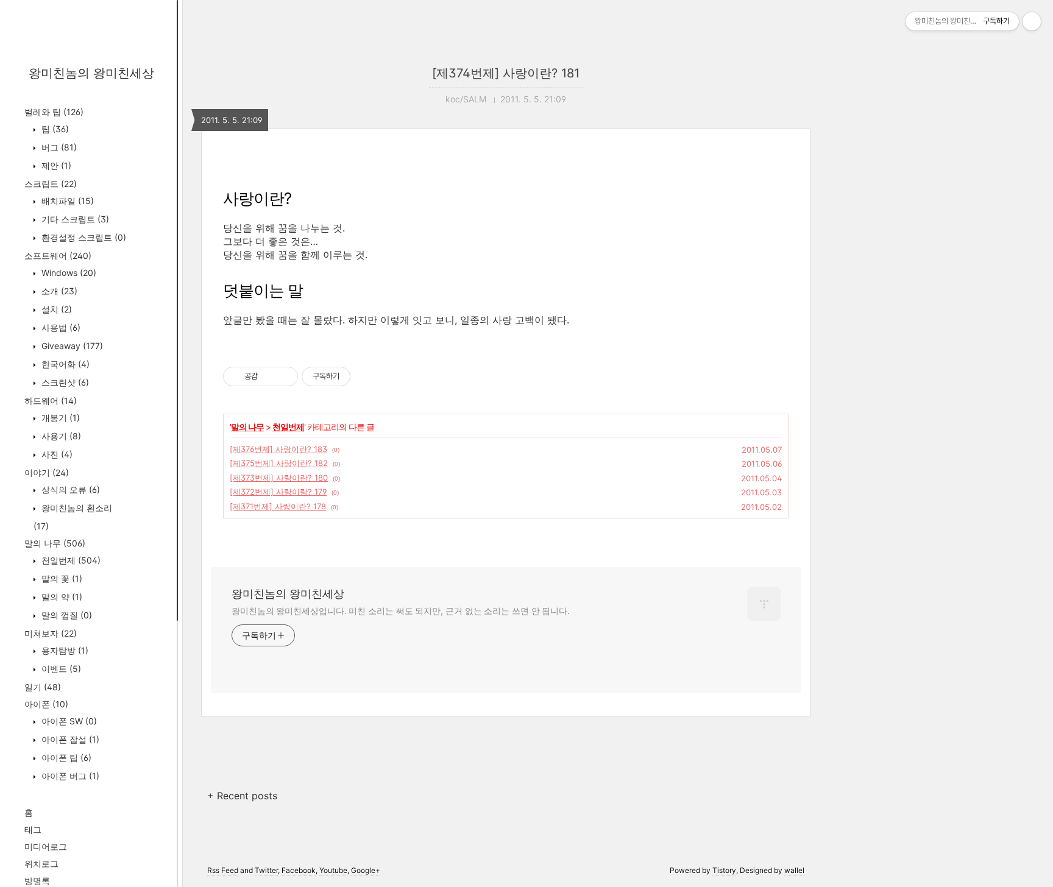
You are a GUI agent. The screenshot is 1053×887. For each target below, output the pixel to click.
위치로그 (41, 863)
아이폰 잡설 (69, 739)
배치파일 (66, 201)
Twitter (266, 870)
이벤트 (60, 668)
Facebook (299, 870)
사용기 (60, 436)
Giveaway (71, 346)
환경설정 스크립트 (82, 237)
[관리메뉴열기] (1032, 21)
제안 (55, 165)
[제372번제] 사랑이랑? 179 (278, 492)
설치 (55, 309)
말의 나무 (54, 543)
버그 (58, 147)
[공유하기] (269, 376)
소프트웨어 (57, 255)
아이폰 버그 (69, 776)
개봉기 (59, 417)
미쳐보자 (50, 633)
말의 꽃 (60, 578)
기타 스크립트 (74, 219)
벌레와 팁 (53, 112)
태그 (32, 829)
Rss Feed (222, 870)
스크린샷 (64, 382)
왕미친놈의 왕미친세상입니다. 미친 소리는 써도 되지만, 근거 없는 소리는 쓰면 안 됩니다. (401, 611)
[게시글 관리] (284, 376)
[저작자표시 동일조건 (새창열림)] (361, 376)
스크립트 (50, 183)
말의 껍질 (65, 615)
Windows (67, 272)
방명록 (37, 880)
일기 (42, 687)
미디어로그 (45, 846)
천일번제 (70, 560)
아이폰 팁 (65, 757)
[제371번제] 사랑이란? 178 (278, 506)
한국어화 (64, 364)
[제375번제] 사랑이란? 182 (279, 463)
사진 (56, 454)
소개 (58, 291)
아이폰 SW (68, 721)
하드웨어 (50, 400)
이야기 (46, 472)
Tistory (724, 870)
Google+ (365, 870)
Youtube (333, 870)
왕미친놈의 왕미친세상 (91, 73)
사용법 (59, 327)
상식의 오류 (69, 489)
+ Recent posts (242, 796)
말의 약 (60, 597)
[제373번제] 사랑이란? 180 (279, 477)
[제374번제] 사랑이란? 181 (506, 73)
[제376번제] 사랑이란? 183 (278, 449)
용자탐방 (63, 650)
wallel (794, 870)
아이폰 (46, 704)
